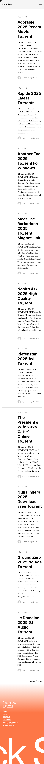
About (5, 714)
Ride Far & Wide (8, 725)
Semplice (7, 4)
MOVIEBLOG (22, 17)
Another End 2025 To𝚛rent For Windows (29, 160)
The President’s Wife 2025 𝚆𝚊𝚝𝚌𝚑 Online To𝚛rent (28, 429)
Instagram (6, 717)
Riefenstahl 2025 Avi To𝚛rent (28, 359)
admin (26, 78)
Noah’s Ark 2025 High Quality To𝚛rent (28, 296)
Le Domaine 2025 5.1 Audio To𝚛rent (28, 624)
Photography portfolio (10, 722)
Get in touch (7, 720)
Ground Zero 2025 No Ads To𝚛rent (30, 562)
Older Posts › (36, 681)
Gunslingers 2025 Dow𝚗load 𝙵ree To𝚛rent (30, 499)
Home (5, 711)
